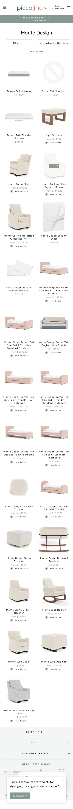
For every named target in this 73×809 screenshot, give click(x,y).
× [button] (63, 780)
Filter (15, 43)
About (35, 743)
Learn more (20, 796)
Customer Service (35, 753)
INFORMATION (35, 732)
